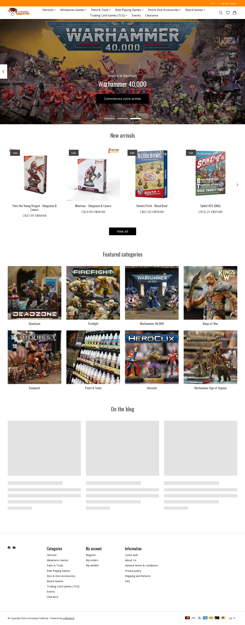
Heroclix (152, 387)
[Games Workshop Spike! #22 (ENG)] (210, 174)
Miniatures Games (57, 560)
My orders (92, 560)
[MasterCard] (187, 618)
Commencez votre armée (122, 98)
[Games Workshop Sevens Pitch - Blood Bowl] (152, 174)
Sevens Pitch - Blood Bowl (151, 205)
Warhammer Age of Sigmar (210, 387)
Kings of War (210, 323)
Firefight (93, 323)
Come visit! (131, 555)
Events (136, 15)
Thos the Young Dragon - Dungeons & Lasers (34, 207)
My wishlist (92, 565)
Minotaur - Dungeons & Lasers (93, 205)
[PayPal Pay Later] (223, 618)
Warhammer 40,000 (152, 323)
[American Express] (205, 618)
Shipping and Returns (137, 576)
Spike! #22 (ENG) (210, 205)
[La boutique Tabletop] (20, 13)
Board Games (55, 581)
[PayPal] (211, 618)
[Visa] (193, 618)
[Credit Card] (199, 618)
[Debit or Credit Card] (217, 618)
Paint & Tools (93, 387)
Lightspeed (68, 618)
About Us (130, 560)
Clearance (151, 15)
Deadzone (34, 323)
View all (122, 231)
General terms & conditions (141, 565)
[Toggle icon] (220, 13)
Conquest (34, 387)
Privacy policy (133, 570)
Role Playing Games (58, 570)
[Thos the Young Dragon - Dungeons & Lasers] (34, 174)
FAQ (127, 581)
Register (91, 555)
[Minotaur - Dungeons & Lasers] (93, 174)
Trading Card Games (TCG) (63, 586)
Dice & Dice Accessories (61, 576)
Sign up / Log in (228, 3)
